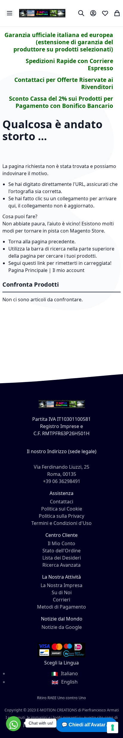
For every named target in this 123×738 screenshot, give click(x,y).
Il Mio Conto (61, 543)
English (69, 682)
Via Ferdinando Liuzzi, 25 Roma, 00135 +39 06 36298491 (61, 474)
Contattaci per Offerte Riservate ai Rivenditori (63, 83)
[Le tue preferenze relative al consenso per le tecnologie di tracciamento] (112, 727)
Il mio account (68, 270)
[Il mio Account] (93, 13)
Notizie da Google (61, 627)
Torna (14, 241)
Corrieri (61, 599)
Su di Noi (62, 592)
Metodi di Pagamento (61, 606)
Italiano (69, 673)
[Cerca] (81, 13)
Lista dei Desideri (61, 557)
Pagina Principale (27, 270)
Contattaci (61, 501)
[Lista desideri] (105, 13)
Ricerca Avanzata (61, 565)
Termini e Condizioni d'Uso (61, 523)
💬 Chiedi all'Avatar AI (86, 724)
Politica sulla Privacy (61, 516)
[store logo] (42, 13)
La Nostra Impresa (61, 585)
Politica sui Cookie (61, 508)
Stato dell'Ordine (61, 550)
